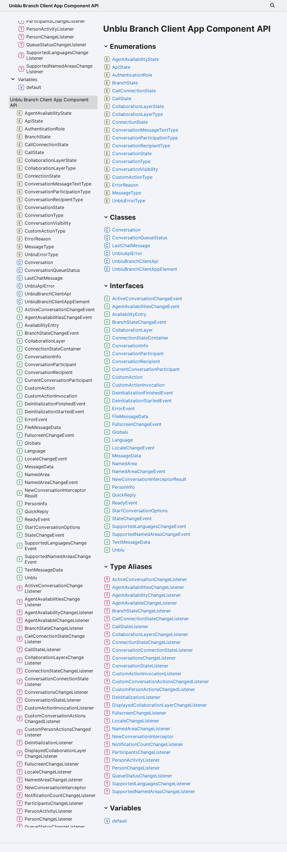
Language (122, 440)
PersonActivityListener (136, 760)
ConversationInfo (130, 345)
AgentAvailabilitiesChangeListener (148, 587)
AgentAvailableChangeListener (144, 603)
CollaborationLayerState (138, 106)
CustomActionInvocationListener (146, 673)
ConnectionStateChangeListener (146, 642)
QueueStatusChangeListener (142, 775)
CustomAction (127, 377)
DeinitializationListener (136, 697)
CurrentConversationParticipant (146, 369)
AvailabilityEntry (129, 314)
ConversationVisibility (135, 169)
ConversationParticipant (138, 353)
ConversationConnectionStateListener (152, 650)
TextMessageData (131, 542)
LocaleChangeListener (135, 721)
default (119, 821)
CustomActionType (132, 177)
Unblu (118, 550)
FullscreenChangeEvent (136, 424)
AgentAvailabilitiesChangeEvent (145, 306)
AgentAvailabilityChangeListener (146, 595)
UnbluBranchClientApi (135, 261)
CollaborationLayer (132, 330)
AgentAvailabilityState (135, 59)
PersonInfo (123, 487)
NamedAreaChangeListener (141, 728)
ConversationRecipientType (141, 145)
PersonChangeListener (136, 768)
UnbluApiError (127, 253)
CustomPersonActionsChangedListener (153, 689)
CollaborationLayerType (137, 114)
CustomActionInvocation (138, 385)
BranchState (125, 83)
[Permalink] (163, 59)
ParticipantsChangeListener (141, 752)
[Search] (272, 5)
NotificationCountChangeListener (147, 744)
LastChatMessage (131, 245)
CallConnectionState (134, 90)
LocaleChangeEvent (133, 448)
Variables (27, 79)
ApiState (121, 67)
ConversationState (132, 153)
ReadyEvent (124, 503)
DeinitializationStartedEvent (142, 400)
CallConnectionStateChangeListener (150, 618)
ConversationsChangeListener (144, 658)
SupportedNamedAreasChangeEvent (151, 534)
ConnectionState (130, 122)
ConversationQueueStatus (139, 237)
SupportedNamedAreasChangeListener (153, 791)
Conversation (126, 230)
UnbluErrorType (128, 200)
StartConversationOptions (140, 510)
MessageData (126, 455)
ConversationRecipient (136, 361)
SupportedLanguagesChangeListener (151, 783)
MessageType (126, 193)
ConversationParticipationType (145, 138)
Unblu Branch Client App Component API (53, 5)
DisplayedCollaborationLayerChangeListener (159, 705)
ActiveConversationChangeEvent (147, 298)
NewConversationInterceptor (142, 736)
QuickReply (124, 495)
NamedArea (124, 463)
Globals (120, 432)
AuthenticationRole (132, 75)
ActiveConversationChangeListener (149, 579)
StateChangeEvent (132, 518)
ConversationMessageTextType (145, 130)
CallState (121, 98)
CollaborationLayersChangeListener (150, 634)
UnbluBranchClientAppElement (144, 269)
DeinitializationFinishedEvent (142, 393)
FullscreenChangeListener (139, 713)
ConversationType (131, 161)
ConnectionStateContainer (140, 338)
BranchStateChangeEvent (139, 322)
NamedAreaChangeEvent (138, 471)
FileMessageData (130, 416)
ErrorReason (125, 185)
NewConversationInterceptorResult (149, 479)
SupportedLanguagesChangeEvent (149, 526)
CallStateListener (130, 626)
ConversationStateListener (140, 666)
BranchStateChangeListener (141, 611)
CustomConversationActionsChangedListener (160, 681)
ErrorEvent (123, 408)
